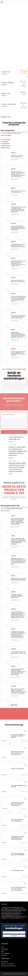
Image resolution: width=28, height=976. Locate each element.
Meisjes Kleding (12, 461)
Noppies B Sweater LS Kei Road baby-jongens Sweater (18, 281)
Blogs (2, 951)
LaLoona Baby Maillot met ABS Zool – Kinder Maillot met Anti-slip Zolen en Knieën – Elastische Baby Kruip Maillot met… (17, 521)
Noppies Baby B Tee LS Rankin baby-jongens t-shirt (18, 191)
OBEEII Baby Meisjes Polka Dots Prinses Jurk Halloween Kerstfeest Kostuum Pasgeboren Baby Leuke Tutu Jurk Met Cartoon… (18, 263)
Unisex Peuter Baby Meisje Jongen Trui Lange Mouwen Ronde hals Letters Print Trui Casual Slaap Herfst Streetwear (18, 541)
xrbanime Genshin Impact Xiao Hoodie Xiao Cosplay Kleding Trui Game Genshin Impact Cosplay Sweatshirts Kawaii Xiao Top (18, 299)
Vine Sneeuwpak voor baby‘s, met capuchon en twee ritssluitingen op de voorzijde (18, 245)
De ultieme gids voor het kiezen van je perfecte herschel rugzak (17, 804)
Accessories (4, 808)
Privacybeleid (4, 961)
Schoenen (4, 757)
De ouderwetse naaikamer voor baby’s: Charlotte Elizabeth (18, 736)
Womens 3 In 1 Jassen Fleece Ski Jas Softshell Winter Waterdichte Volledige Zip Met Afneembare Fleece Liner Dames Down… (17, 451)
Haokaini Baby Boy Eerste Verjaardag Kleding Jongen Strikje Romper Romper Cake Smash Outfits (18, 227)
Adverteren (4, 955)
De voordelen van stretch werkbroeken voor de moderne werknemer (17, 838)
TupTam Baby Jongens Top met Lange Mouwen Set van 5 (18, 653)
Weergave (4, 74)
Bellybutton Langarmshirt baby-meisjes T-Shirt (17, 156)
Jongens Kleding (12, 444)
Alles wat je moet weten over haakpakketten (17, 820)
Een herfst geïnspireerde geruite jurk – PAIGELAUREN (18, 854)
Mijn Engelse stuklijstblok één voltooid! (18, 786)
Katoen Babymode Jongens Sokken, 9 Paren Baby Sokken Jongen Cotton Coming (18, 317)
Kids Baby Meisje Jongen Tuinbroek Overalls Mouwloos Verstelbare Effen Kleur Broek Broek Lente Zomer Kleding (18, 671)
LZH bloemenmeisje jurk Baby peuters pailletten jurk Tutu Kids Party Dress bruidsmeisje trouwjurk (18, 353)
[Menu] (2, 2)
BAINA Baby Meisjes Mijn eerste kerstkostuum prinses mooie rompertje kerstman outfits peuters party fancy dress (18, 561)
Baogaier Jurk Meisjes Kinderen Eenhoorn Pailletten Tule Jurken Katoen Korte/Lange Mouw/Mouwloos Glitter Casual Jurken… (18, 174)
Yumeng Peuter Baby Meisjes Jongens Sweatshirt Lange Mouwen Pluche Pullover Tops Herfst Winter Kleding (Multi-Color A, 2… (18, 614)
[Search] (25, 2)
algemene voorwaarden (7, 964)
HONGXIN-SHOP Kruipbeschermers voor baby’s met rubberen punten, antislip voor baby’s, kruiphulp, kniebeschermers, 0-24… (18, 335)
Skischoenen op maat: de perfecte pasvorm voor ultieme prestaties (17, 753)
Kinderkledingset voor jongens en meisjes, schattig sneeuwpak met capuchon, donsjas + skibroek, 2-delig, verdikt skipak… (18, 209)
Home (2, 947)
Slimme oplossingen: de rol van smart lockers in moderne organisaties (18, 889)
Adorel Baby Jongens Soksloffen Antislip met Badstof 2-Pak (17, 596)
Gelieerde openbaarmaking (8, 966)
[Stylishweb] (25, 731)
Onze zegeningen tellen (17, 870)
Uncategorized (12, 435)
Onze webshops (5, 953)
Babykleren (4, 740)
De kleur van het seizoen (17, 768)
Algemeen (4, 842)
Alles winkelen (4, 949)
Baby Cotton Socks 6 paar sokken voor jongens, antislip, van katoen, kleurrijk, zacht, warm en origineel (18, 691)
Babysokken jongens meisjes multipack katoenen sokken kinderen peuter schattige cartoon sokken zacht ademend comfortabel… (17, 467)
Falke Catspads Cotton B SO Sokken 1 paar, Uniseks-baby (18, 579)
